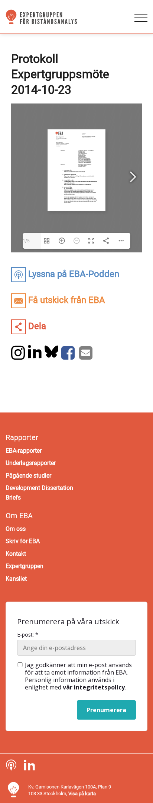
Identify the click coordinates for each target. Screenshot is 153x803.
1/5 (26, 240)
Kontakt (16, 553)
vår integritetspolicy (94, 687)
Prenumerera (106, 710)
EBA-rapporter (24, 450)
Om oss (16, 528)
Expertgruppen (24, 566)
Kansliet (16, 578)
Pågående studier (28, 475)
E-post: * (27, 634)
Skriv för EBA (23, 541)
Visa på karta (82, 793)
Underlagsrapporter (31, 462)
